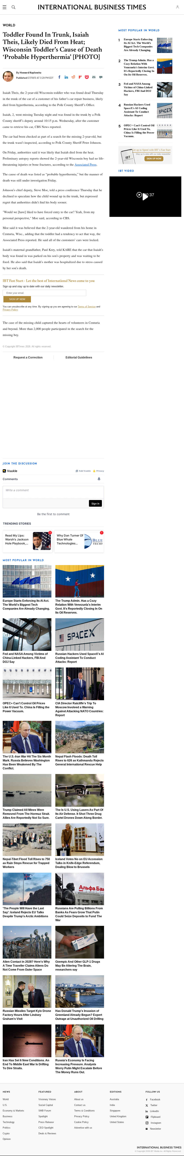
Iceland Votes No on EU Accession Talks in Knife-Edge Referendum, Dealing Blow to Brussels (79, 863)
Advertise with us (83, 1127)
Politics (6, 1127)
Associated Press (85, 164)
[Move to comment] (101, 77)
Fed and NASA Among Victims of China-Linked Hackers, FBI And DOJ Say (25, 657)
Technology (9, 1122)
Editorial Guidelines (79, 357)
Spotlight (43, 1116)
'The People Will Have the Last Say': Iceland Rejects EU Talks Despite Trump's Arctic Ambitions (25, 912)
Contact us (80, 1105)
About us (79, 1099)
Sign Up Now (154, 158)
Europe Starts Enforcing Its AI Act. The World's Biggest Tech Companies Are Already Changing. (26, 604)
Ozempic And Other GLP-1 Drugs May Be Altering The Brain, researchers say (77, 965)
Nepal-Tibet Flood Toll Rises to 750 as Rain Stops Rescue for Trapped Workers (26, 863)
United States (117, 1122)
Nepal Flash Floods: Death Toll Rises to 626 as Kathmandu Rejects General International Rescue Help (79, 760)
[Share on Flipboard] (80, 77)
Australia (114, 1099)
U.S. (5, 1105)
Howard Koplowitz (30, 72)
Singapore (115, 1110)
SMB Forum (44, 1110)
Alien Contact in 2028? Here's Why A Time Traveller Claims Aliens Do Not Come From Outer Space (26, 965)
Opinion (7, 1139)
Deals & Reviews (47, 1133)
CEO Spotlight (45, 1127)
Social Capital (45, 1105)
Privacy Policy (10, 309)
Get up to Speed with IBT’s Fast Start (151, 150)
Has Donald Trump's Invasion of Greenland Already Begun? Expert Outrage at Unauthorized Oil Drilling (79, 1014)
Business (7, 1116)
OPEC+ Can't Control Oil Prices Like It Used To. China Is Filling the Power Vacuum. (26, 707)
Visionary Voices (47, 1099)
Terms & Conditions (84, 1110)
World (6, 1099)
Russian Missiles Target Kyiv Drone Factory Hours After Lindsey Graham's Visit (27, 1014)
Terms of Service (87, 306)
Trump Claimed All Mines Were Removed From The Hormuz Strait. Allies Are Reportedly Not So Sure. (26, 813)
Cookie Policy (81, 1122)
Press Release (46, 1122)
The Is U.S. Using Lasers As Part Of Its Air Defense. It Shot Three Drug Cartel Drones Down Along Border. (79, 813)
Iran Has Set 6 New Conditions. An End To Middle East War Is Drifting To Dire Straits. (26, 1064)
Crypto (6, 1133)
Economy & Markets (13, 1110)
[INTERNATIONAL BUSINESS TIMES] (92, 7)
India (112, 1105)
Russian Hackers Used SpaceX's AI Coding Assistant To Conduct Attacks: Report (79, 657)
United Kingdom (118, 1116)
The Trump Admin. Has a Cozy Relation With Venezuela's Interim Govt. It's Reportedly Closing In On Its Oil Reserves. (139, 67)
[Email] (94, 77)
